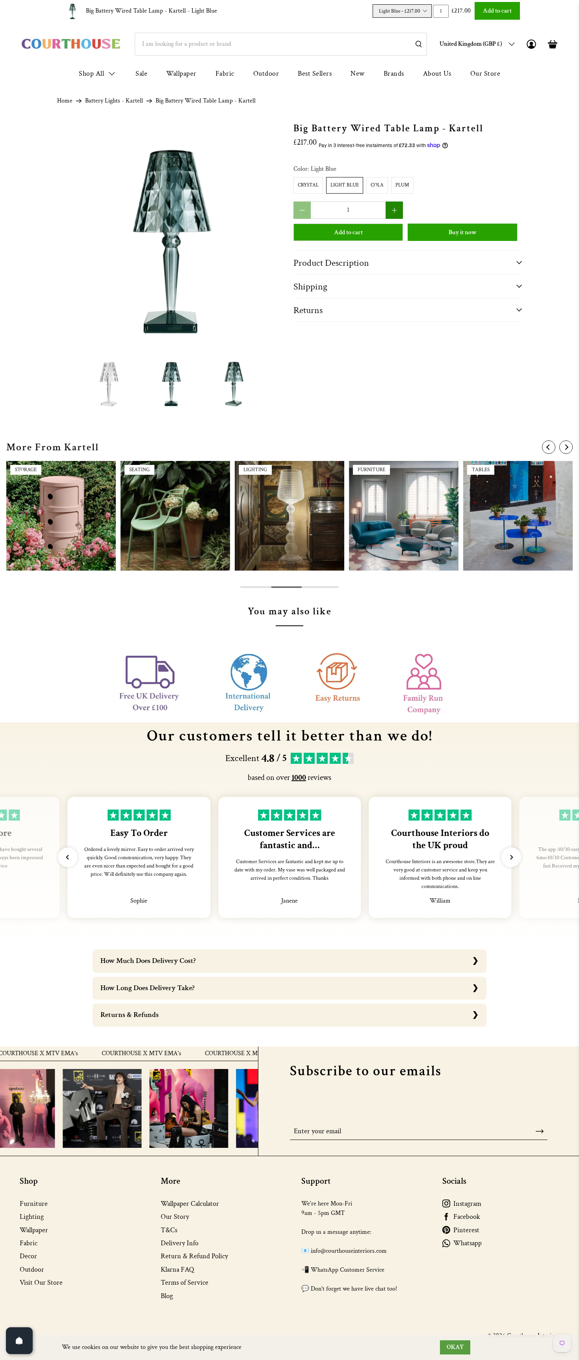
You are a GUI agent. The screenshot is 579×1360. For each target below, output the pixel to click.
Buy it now (463, 232)
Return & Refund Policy (194, 1256)
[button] (68, 857)
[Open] (19, 1340)
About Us (437, 73)
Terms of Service (184, 1282)
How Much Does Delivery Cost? (148, 961)
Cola (377, 185)
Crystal (308, 185)
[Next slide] (566, 447)
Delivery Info (180, 1243)
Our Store (485, 73)
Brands (394, 73)
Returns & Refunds (129, 1015)
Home (64, 101)
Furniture (34, 1203)
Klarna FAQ (177, 1269)
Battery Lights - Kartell (114, 101)
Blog (167, 1295)
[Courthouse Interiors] (71, 44)
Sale (141, 73)
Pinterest (466, 1230)
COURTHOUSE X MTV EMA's (110, 1053)
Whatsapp (467, 1243)
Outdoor (266, 73)
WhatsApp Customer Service (347, 1270)
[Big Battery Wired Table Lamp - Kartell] (171, 237)
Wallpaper (181, 73)
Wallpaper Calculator (190, 1203)
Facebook (466, 1216)
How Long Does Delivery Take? (147, 988)
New (358, 73)
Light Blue (344, 185)
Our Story (175, 1216)
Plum (402, 185)
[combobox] (281, 44)
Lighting (32, 1216)
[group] (61, 516)
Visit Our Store (41, 1282)
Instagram (467, 1203)
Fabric (224, 73)
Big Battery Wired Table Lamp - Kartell (151, 11)
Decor (28, 1256)
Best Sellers (315, 73)
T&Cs (169, 1230)
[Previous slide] (548, 447)
